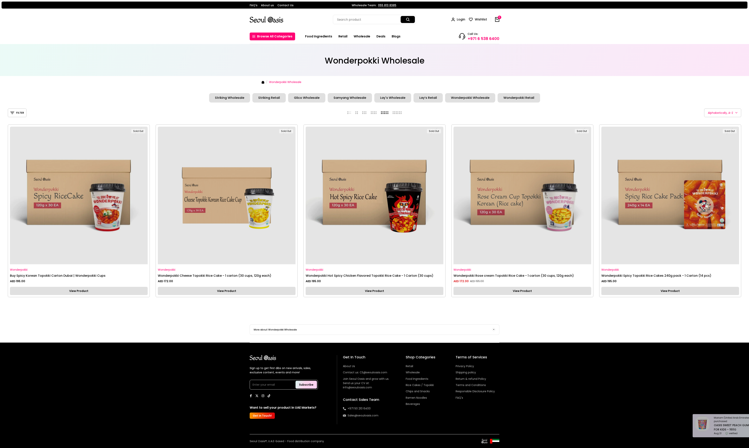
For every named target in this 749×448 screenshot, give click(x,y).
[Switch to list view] (349, 113)
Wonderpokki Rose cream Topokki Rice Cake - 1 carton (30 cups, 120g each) (513, 275)
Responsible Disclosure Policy (475, 391)
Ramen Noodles (416, 398)
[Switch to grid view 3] (364, 113)
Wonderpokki (19, 269)
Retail (409, 366)
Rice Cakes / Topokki (420, 385)
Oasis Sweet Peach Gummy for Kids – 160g (710, 427)
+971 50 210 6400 (359, 408)
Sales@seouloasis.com (363, 415)
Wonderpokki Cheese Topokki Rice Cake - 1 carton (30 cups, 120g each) (214, 275)
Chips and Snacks (418, 391)
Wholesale (413, 372)
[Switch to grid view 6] (397, 113)
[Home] (262, 82)
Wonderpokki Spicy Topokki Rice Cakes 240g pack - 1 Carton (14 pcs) (656, 275)
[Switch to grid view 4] (374, 113)
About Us (349, 366)
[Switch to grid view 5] (384, 113)
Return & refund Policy (471, 379)
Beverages (413, 404)
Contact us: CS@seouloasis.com (365, 372)
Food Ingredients (417, 379)
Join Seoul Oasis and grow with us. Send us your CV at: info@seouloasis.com (366, 383)
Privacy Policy (465, 366)
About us (267, 5)
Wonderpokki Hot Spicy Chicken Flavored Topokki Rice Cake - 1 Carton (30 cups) (369, 275)
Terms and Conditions (471, 385)
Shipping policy (466, 372)
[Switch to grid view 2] (356, 113)
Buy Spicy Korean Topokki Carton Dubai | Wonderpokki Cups (58, 275)
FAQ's (253, 5)
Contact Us (285, 5)
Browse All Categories (274, 36)
